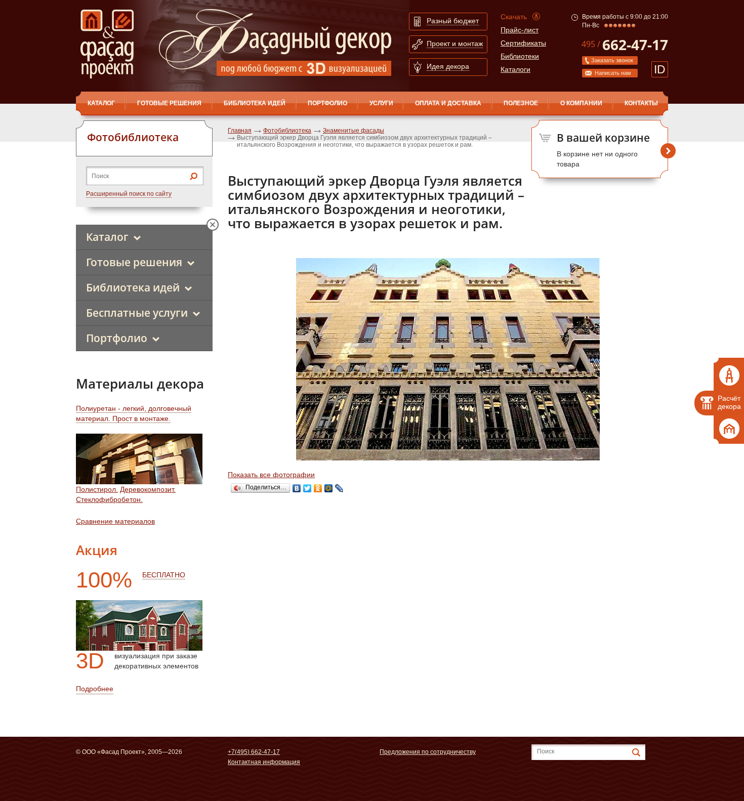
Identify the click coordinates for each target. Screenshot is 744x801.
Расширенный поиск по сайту (129, 193)
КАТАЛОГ (101, 103)
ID (660, 69)
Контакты (641, 103)
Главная (240, 130)
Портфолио (327, 103)
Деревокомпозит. (148, 489)
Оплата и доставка (448, 103)
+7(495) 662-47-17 (254, 751)
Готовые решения (169, 103)
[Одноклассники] (318, 488)
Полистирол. (97, 489)
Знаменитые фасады (353, 130)
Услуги (381, 103)
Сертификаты (523, 43)
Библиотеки (520, 56)
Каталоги (515, 69)
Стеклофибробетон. (109, 499)
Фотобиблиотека (287, 130)
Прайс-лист (520, 30)
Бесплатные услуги (137, 313)
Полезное (521, 103)
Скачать (514, 17)
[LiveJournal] (339, 488)
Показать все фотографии (271, 475)
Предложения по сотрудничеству (428, 751)
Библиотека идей (254, 103)
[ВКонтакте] (297, 488)
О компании (581, 103)
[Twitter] (307, 488)
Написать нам (613, 73)
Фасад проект (107, 44)
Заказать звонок (612, 60)
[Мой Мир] (328, 488)
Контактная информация (264, 762)
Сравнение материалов (115, 521)
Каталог (107, 237)
